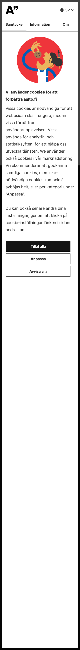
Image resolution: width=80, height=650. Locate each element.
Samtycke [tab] (14, 24)
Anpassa (38, 259)
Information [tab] (40, 24)
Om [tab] (66, 24)
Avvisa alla (38, 271)
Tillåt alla (38, 246)
